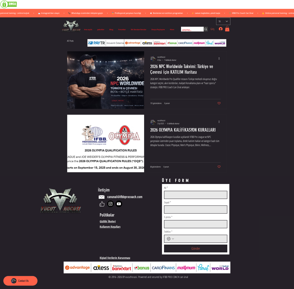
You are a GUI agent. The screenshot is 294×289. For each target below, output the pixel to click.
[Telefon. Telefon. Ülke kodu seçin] (170, 238)
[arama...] (206, 29)
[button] (227, 28)
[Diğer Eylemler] (220, 58)
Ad (166, 187)
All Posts (70, 40)
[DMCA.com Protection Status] (8, 8)
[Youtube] (119, 203)
